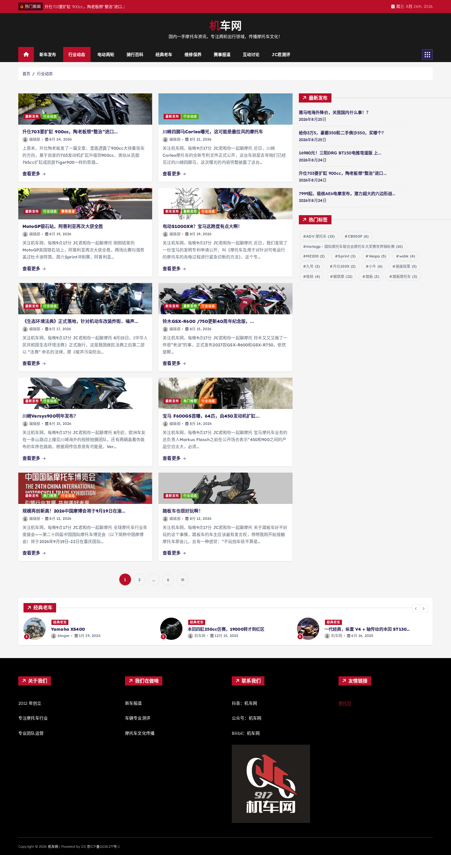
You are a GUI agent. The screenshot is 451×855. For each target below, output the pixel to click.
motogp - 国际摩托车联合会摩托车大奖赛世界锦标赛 (354, 246)
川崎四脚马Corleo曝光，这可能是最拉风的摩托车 (213, 131)
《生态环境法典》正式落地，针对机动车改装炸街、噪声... (80, 321)
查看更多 (32, 173)
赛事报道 (222, 54)
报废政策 (406, 266)
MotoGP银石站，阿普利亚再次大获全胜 (62, 226)
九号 (313, 266)
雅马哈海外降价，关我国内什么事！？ (335, 112)
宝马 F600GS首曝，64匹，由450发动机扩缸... (211, 416)
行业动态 (76, 54)
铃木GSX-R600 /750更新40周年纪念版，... (208, 321)
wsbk (407, 256)
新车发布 (47, 54)
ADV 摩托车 (320, 236)
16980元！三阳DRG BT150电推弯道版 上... (340, 152)
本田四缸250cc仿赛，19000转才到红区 (226, 629)
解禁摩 (342, 276)
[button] (416, 608)
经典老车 (164, 54)
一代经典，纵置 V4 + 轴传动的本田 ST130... (367, 629)
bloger (64, 635)
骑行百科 (135, 54)
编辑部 (34, 139)
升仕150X (344, 266)
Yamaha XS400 (68, 629)
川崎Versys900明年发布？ (50, 416)
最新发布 (32, 116)
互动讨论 (251, 54)
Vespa (377, 256)
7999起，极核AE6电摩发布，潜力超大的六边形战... (347, 193)
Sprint (346, 256)
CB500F (358, 236)
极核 (313, 276)
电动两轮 (105, 54)
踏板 (372, 276)
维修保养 (193, 54)
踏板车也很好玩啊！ (183, 511)
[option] (88, 629)
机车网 (199, 635)
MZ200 (315, 256)
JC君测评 (281, 54)
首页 (26, 73)
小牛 (375, 266)
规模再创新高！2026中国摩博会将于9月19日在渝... (74, 511)
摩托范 (345, 703)
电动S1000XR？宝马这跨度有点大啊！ (202, 226)
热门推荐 (190, 401)
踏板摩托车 (405, 276)
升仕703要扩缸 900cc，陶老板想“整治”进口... (70, 131)
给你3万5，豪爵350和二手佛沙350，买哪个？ (342, 132)
